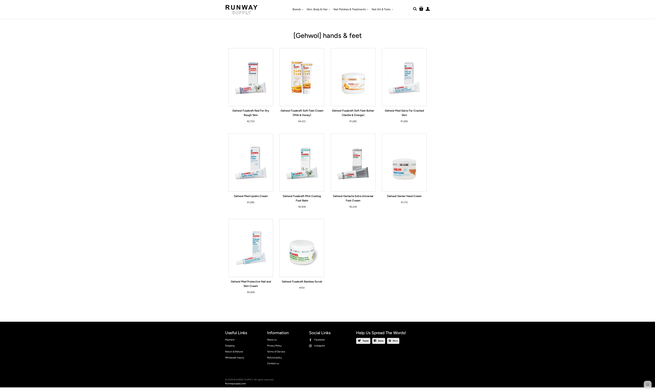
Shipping (230, 345)
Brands (297, 9)
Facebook (319, 339)
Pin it (395, 341)
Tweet (365, 341)
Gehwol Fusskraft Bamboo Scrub (302, 281)
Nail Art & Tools (381, 9)
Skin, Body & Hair (317, 9)
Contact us (273, 363)
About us (272, 339)
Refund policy (274, 357)
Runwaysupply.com (235, 383)
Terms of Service (276, 351)
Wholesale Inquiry (234, 357)
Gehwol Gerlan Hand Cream (404, 196)
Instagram (319, 345)
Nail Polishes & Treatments (349, 9)
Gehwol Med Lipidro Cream (251, 196)
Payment (230, 339)
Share (380, 341)
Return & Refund (234, 351)
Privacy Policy (274, 345)
